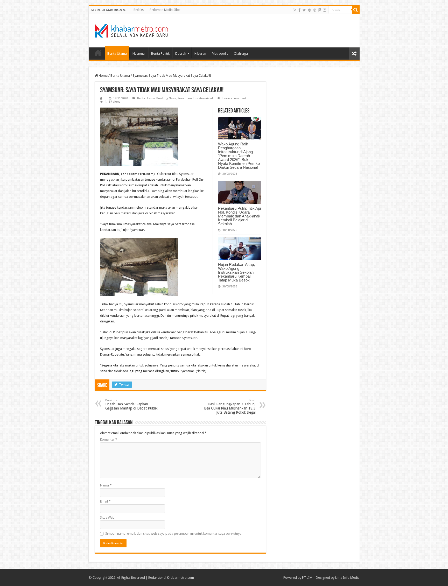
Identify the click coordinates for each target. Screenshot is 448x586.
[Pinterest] (309, 10)
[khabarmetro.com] (131, 30)
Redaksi (139, 10)
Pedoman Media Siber (165, 10)
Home (98, 52)
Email (105, 501)
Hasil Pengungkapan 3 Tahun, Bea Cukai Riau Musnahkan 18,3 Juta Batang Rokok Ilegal (230, 406)
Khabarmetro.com (180, 578)
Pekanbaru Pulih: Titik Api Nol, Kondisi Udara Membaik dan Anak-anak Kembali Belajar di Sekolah (239, 216)
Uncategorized (203, 98)
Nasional (138, 53)
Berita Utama (117, 53)
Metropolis (220, 53)
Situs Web (107, 517)
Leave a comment (234, 98)
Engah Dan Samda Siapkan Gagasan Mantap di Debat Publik (131, 404)
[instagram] (325, 10)
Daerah (180, 53)
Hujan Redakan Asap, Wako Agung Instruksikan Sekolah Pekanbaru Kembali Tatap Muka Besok (236, 272)
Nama (105, 485)
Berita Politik (160, 53)
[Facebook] (299, 10)
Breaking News (166, 98)
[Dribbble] (315, 10)
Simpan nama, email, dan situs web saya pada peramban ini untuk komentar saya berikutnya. (173, 533)
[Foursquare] (319, 10)
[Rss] (295, 10)
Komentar (108, 439)
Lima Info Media (347, 578)
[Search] (356, 10)
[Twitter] (304, 10)
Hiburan (200, 53)
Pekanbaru (185, 98)
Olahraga (241, 53)
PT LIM (307, 578)
